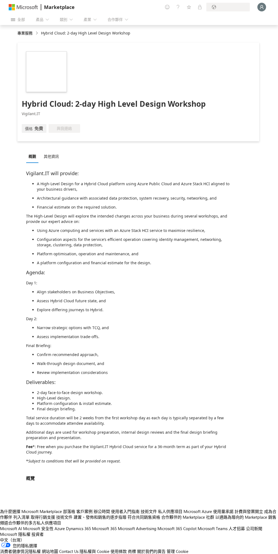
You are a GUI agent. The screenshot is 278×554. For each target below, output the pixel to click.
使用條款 (118, 551)
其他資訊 (51, 156)
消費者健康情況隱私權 (20, 551)
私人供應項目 (170, 511)
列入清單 (21, 517)
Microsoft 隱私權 (15, 534)
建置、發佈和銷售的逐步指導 (100, 517)
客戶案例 (84, 511)
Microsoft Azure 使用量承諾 (208, 511)
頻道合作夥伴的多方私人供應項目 (30, 522)
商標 (132, 551)
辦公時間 (102, 511)
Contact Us (68, 551)
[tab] (33, 156)
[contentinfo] (37, 33)
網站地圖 (50, 551)
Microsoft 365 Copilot (177, 528)
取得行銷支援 (43, 517)
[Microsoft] (23, 7)
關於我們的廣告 (151, 551)
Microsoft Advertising (137, 528)
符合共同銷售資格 (144, 517)
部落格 (69, 511)
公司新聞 (254, 528)
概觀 (32, 156)
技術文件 (149, 511)
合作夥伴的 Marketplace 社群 (187, 517)
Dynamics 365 (78, 528)
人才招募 (237, 528)
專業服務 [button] (25, 33)
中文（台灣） (12, 540)
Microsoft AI (11, 528)
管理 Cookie (177, 551)
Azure (60, 528)
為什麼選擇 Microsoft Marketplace (31, 511)
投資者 (37, 534)
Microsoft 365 (104, 528)
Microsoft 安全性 (38, 528)
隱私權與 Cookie (94, 551)
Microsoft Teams (213, 528)
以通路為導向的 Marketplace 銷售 (245, 517)
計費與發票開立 (249, 511)
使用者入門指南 (125, 511)
